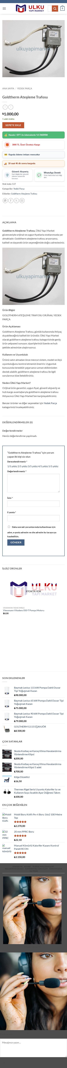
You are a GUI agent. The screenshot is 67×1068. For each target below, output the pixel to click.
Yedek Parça (24, 88)
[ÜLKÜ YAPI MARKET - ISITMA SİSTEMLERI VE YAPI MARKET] (29, 8)
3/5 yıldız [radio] (33, 466)
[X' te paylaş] (16, 200)
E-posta (11, 512)
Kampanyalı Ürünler (36, 869)
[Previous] (5, 80)
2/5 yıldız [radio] (22, 466)
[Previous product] (10, 107)
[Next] (14, 80)
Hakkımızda (55, 869)
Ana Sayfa (8, 88)
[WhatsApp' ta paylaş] (5, 200)
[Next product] (5, 107)
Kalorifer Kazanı (14, 869)
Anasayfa (17, 866)
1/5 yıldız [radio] (12, 466)
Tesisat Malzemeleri (43, 866)
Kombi (27, 866)
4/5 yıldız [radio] (43, 466)
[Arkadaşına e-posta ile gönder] (22, 200)
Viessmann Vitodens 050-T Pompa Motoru (23, 610)
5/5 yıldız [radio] (53, 466)
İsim (10, 498)
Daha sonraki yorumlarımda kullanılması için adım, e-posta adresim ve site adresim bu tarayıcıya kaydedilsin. (31, 532)
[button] (4, 8)
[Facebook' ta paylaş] (10, 200)
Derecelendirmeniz (17, 461)
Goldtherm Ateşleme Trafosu (24, 193)
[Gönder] (55, 8)
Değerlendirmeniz (16, 471)
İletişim (34, 871)
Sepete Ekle (13, 125)
